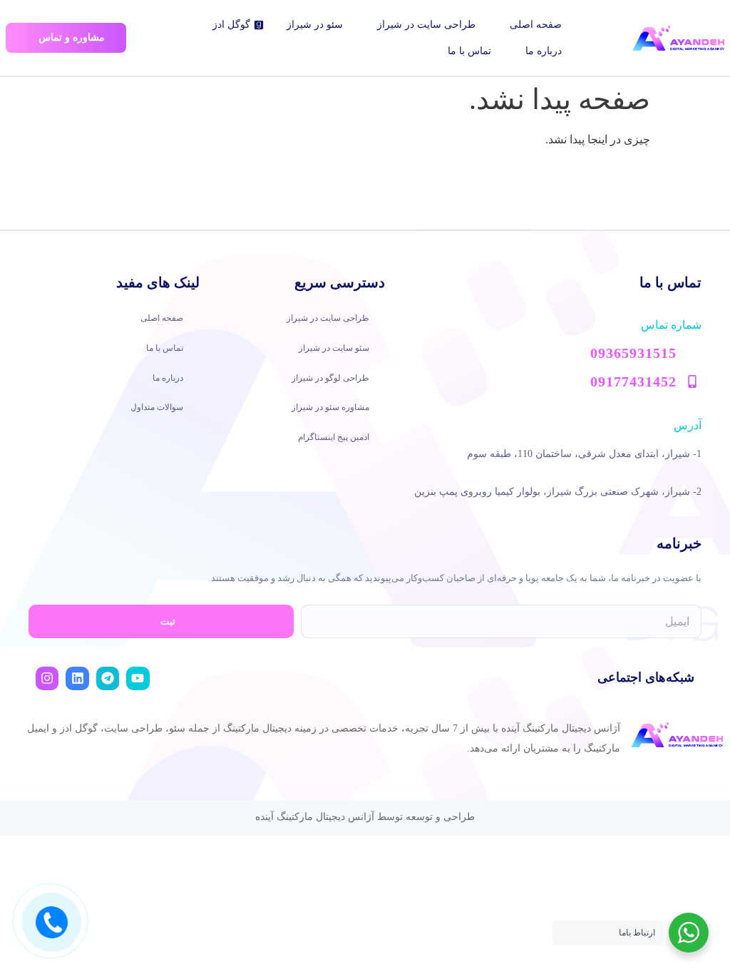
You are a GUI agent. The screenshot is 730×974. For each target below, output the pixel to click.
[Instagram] (47, 678)
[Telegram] (107, 678)
